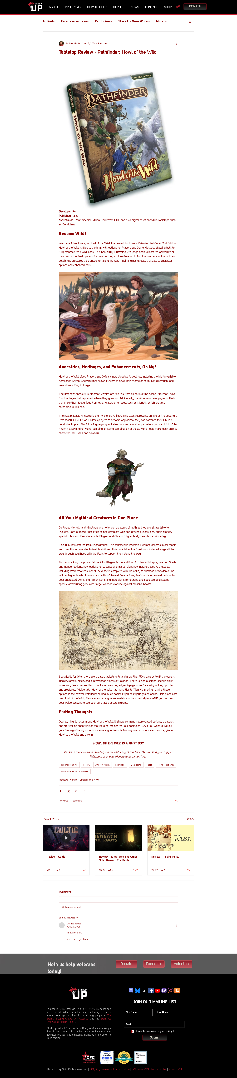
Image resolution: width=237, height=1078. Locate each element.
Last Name (160, 1006)
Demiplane (136, 764)
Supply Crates (64, 1019)
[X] (144, 990)
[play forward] (152, 1057)
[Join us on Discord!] (131, 990)
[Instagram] (170, 990)
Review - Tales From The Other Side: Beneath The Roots (118, 858)
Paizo (149, 764)
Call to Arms (103, 21)
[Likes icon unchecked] (69, 939)
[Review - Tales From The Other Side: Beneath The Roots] (118, 838)
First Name (129, 1006)
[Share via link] (84, 790)
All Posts (49, 21)
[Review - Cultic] (66, 838)
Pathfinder (120, 764)
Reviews (63, 780)
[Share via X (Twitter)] (68, 790)
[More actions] (176, 44)
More (159, 21)
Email (126, 1018)
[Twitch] (164, 990)
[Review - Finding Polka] (171, 838)
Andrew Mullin (102, 764)
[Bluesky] (137, 990)
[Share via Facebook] (60, 790)
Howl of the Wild (166, 764)
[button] (55, 7)
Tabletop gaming (69, 764)
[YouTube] (157, 990)
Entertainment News (75, 21)
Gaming (73, 780)
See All (190, 819)
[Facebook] (151, 990)
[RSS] (177, 990)
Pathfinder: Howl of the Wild (75, 771)
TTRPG (86, 764)
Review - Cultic (56, 856)
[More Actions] (176, 925)
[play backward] (84, 1057)
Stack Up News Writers (134, 21)
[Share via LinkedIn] (76, 790)
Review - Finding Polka (165, 856)
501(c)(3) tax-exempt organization (109, 1069)
